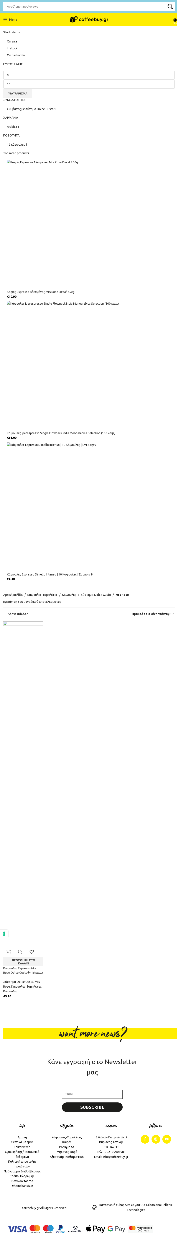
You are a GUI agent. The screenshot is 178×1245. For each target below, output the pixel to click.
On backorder (16, 55)
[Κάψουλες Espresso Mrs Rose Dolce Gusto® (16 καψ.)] (23, 783)
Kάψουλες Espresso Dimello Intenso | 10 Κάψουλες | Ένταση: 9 (50, 574)
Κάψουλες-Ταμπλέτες (42, 594)
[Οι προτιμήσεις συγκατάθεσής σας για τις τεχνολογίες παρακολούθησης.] (4, 934)
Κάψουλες (69, 594)
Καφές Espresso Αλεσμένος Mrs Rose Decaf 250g (40, 292)
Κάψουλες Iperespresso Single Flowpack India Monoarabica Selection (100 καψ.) (61, 433)
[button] (23, 961)
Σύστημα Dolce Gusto (96, 594)
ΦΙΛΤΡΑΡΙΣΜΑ (17, 93)
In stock (12, 48)
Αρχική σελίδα (13, 594)
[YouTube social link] (166, 1139)
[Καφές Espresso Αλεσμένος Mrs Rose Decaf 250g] (91, 225)
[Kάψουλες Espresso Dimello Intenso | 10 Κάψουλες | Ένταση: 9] (91, 507)
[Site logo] (89, 19)
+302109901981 (114, 1152)
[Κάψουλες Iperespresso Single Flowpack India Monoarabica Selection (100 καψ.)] (91, 366)
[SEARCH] (170, 6)
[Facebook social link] (145, 1139)
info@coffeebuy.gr (115, 1157)
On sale (12, 41)
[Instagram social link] (156, 1139)
